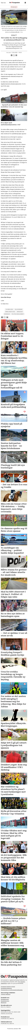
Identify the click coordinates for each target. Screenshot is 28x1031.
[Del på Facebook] (11, 55)
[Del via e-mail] (16, 55)
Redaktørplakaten (6, 988)
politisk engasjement (18, 314)
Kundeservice (5, 1001)
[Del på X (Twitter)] (14, 55)
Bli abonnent (14, 7)
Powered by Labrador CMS (14, 1028)
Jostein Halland (5, 994)
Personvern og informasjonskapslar (12, 990)
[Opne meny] (25, 3)
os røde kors (9, 309)
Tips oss (3, 2)
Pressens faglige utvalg (8, 986)
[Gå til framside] (14, 3)
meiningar (7, 314)
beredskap (20, 311)
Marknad (3, 1002)
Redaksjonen (5, 999)
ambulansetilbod (10, 311)
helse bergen (18, 309)
